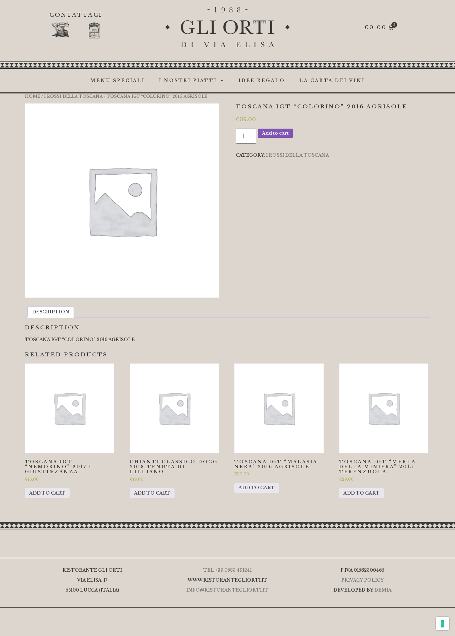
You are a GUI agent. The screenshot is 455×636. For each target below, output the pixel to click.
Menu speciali (117, 80)
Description (50, 311)
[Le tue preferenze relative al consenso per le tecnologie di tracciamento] (442, 623)
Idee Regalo (262, 80)
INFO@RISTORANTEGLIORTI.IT (227, 590)
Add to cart (275, 133)
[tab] (50, 312)
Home (32, 96)
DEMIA (382, 590)
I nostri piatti (188, 80)
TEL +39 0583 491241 (227, 570)
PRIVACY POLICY (362, 580)
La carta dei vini (332, 80)
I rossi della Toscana (73, 96)
